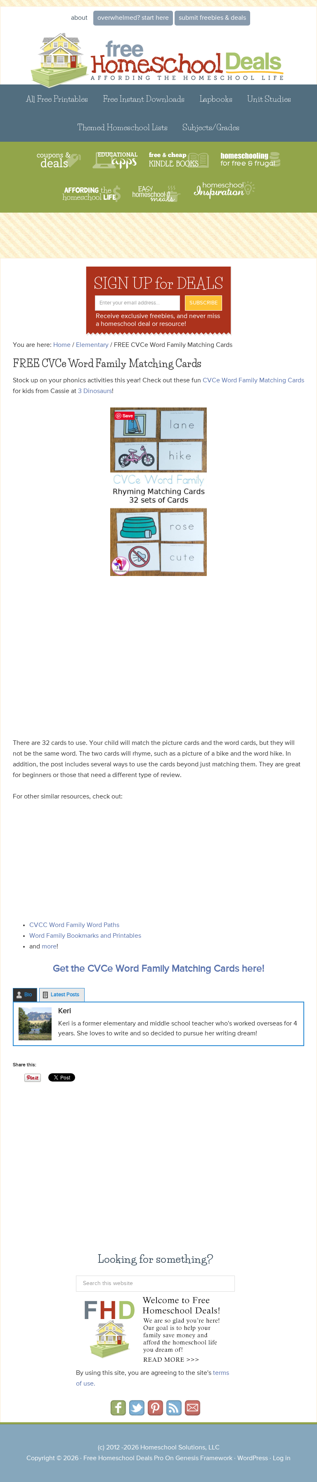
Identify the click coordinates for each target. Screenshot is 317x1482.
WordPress (252, 1458)
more (49, 947)
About (79, 18)
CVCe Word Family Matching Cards (253, 380)
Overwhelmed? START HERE (133, 18)
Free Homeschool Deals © (158, 55)
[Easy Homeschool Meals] (156, 193)
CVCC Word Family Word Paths (74, 925)
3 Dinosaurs (95, 391)
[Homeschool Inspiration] (223, 193)
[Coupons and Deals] (59, 160)
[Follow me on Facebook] (118, 1412)
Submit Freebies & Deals (212, 18)
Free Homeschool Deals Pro (123, 1458)
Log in (282, 1458)
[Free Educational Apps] (114, 160)
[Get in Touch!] (192, 1412)
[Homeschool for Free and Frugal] (250, 160)
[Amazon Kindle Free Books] (179, 160)
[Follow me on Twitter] (136, 1412)
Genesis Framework (203, 1458)
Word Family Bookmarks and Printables (85, 936)
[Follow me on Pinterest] (155, 1412)
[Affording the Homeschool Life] (91, 193)
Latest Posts (65, 994)
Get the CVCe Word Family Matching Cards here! (159, 969)
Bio (28, 994)
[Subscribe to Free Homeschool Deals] (174, 1412)
